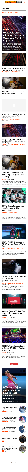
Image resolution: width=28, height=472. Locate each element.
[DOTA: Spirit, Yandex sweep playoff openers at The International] (14, 195)
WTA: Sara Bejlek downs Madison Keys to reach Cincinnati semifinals (12, 393)
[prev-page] (21, 371)
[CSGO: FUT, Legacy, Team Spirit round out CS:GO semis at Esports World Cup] (14, 130)
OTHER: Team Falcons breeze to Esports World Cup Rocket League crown (13, 348)
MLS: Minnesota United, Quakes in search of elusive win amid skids (9, 448)
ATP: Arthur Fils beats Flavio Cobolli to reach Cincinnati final (9, 409)
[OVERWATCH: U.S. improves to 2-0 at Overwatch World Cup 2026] (14, 83)
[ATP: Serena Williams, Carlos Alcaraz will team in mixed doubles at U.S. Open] (22, 419)
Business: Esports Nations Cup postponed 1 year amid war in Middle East (13, 313)
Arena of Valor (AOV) (7, 12)
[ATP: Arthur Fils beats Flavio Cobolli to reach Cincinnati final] (22, 409)
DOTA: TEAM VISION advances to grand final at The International (13, 69)
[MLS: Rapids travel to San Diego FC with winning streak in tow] (22, 439)
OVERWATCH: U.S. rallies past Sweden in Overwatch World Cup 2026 (13, 36)
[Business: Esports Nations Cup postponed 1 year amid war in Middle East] (14, 301)
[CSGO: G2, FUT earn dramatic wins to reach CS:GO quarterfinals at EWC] (14, 266)
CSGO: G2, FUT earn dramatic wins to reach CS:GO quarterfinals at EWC (14, 278)
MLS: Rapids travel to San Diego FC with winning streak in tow (9, 438)
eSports (6, 29)
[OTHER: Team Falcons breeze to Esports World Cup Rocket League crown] (14, 335)
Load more (13, 364)
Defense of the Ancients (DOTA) (11, 71)
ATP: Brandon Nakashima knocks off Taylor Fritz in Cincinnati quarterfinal (9, 428)
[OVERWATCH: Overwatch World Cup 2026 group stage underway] (14, 162)
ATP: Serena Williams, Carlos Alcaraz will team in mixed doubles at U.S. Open (9, 419)
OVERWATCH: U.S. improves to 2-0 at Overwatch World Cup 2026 (13, 92)
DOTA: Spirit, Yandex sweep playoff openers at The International (13, 208)
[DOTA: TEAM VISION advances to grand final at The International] (14, 59)
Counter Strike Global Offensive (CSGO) (13, 144)
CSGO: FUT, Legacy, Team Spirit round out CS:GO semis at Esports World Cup (13, 141)
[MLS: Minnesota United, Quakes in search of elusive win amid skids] (22, 449)
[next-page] (24, 371)
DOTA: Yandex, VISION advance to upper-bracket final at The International (13, 116)
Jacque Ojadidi (6, 401)
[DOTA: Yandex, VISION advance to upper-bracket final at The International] (14, 105)
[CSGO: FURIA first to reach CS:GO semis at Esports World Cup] (14, 231)
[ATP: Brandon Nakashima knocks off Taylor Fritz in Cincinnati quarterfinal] (22, 429)
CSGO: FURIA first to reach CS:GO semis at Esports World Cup (13, 244)
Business (15, 12)
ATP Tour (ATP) (5, 411)
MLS (2, 441)
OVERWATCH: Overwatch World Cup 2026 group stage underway (13, 174)
